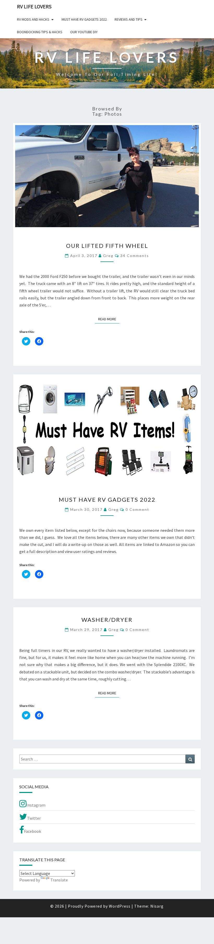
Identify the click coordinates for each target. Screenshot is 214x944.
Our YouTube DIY (84, 32)
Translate (59, 879)
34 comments (134, 255)
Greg (108, 255)
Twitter (34, 818)
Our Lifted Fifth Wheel (107, 245)
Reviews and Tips (128, 19)
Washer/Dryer (107, 619)
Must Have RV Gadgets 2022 (84, 19)
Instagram (35, 805)
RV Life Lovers (34, 6)
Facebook (32, 831)
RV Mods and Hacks (33, 19)
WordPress (119, 906)
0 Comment (137, 509)
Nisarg (157, 906)
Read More (108, 318)
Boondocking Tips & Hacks (39, 32)
